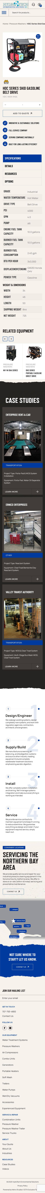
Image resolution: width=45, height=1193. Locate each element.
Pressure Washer (10, 1124)
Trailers (5, 1083)
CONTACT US (12, 891)
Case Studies (8, 1164)
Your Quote (7, 1144)
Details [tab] (9, 166)
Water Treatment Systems (14, 1040)
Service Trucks (9, 1133)
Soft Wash (7, 1077)
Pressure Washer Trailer (13, 1128)
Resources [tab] (11, 173)
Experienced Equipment (13, 1108)
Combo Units (8, 1058)
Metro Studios (17, 1190)
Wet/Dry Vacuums (11, 1096)
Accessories (8, 1102)
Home (5, 23)
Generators (7, 1064)
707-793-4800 (9, 1011)
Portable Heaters (10, 1071)
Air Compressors (10, 1052)
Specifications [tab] (13, 158)
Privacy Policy (22, 1186)
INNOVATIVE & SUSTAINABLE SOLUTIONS (24, 123)
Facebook (4, 1028)
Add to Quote (21, 113)
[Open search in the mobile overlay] (27, 12)
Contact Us (21, 967)
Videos (5, 1168)
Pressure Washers (17, 23)
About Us (6, 1148)
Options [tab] (9, 181)
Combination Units (11, 1119)
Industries (7, 1153)
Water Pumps (8, 1089)
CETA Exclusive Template (33, 1190)
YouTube (10, 1028)
